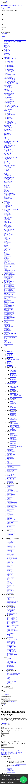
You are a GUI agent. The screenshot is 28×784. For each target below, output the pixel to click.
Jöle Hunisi (6, 185)
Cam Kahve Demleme (9, 229)
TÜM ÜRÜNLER (11, 118)
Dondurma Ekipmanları (9, 78)
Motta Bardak (7, 236)
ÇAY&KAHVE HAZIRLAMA (11, 209)
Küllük (5, 269)
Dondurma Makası (11, 81)
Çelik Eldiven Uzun (8, 344)
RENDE (6, 43)
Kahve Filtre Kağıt (8, 218)
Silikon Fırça (10, 122)
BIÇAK (5, 321)
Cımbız (8, 90)
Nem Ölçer (9, 109)
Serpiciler (6, 265)
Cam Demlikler (7, 242)
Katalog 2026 (7, 40)
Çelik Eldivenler (7, 342)
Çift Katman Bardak (8, 234)
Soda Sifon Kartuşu (8, 178)
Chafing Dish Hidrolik (9, 286)
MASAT (6, 304)
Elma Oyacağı (10, 69)
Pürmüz (5, 186)
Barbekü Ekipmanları (9, 93)
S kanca (5, 340)
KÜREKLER (7, 50)
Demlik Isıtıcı (7, 244)
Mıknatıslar (6, 334)
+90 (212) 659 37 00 (11, 5)
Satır (5, 341)
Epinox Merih (7, 318)
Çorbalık (6, 293)
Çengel (5, 338)
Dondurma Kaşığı (11, 79)
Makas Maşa (7, 133)
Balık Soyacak (10, 65)
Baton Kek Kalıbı (8, 181)
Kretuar (5, 172)
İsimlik (5, 298)
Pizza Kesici (9, 87)
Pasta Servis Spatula (8, 152)
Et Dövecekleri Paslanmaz (10, 337)
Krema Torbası (7, 158)
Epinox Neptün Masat (9, 320)
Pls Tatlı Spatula (7, 149)
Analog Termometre (11, 105)
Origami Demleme (8, 224)
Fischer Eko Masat (8, 316)
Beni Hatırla (5, 701)
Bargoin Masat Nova (8, 309)
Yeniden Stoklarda (8, 41)
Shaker (5, 246)
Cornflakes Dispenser (9, 302)
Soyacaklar (6, 59)
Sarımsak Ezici (10, 101)
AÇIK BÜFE (7, 282)
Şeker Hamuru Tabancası (9, 165)
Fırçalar (5, 119)
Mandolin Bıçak (7, 146)
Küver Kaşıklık (7, 300)
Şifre (2, 699)
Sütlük (5, 257)
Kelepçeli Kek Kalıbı (9, 180)
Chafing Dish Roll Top (9, 284)
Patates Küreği (7, 57)
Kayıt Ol (3, 704)
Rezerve (5, 301)
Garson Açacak (10, 75)
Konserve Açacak (11, 74)
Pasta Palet (6, 150)
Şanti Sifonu (6, 174)
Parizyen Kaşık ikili (8, 71)
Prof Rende (6, 47)
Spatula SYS (7, 196)
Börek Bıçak (7, 324)
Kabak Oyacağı (10, 70)
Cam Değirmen (7, 208)
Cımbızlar (6, 89)
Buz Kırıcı (9, 111)
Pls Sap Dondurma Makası (13, 83)
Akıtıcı (5, 268)
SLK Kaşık (6, 192)
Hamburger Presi (8, 127)
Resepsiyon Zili (7, 134)
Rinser (5, 262)
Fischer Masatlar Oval (9, 313)
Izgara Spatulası (7, 154)
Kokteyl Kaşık (7, 249)
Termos (5, 241)
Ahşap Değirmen (8, 204)
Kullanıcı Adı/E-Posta (6, 696)
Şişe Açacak (9, 77)
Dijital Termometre (11, 103)
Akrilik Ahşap (7, 206)
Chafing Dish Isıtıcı (8, 289)
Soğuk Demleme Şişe (9, 228)
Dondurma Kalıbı (8, 168)
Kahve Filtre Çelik (8, 217)
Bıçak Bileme (7, 131)
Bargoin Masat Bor (8, 308)
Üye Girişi (6, 694)
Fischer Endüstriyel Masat (10, 317)
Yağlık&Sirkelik (7, 266)
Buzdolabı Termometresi (12, 106)
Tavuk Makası (7, 139)
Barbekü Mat (10, 97)
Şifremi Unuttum (12, 701)
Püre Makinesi (10, 115)
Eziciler (5, 98)
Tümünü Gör (10, 357)
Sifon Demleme (7, 214)
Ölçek (5, 135)
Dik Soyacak (10, 62)
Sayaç (5, 137)
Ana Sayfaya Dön (5, 723)
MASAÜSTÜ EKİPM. (9, 264)
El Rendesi (6, 45)
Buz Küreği (6, 53)
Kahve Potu (6, 232)
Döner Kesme (7, 325)
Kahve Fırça (6, 221)
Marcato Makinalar (8, 276)
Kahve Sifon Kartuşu (9, 177)
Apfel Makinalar (7, 278)
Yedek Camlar (7, 216)
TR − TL (4, 1)
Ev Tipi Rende (7, 46)
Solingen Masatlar (8, 306)
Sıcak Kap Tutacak (8, 130)
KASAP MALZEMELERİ (10, 333)
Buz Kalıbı (6, 201)
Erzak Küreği (7, 54)
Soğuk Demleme (7, 226)
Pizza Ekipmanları (8, 85)
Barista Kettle (7, 260)
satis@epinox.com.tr (15, 765)
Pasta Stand (6, 166)
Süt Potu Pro (7, 254)
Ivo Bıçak (6, 322)
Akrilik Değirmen (8, 205)
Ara (16, 10)
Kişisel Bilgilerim (11, 772)
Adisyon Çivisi (7, 143)
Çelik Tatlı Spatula (8, 153)
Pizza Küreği (7, 188)
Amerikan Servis (7, 273)
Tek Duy (6, 161)
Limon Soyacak (10, 66)
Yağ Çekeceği (7, 129)
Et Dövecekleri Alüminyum (10, 336)
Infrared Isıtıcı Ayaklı (9, 294)
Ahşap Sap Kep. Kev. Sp (9, 194)
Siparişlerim (9, 768)
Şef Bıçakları (7, 329)
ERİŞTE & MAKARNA (10, 274)
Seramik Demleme (8, 222)
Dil (1, 2)
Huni (5, 138)
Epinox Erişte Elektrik (9, 281)
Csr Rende (6, 49)
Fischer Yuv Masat (8, 310)
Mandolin (9, 113)
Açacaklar (6, 73)
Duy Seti (6, 160)
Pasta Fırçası (6, 170)
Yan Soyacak (10, 63)
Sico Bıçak (6, 328)
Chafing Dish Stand (8, 290)
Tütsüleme (9, 117)
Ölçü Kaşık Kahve (8, 220)
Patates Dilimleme (11, 114)
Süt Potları (6, 253)
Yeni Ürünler (23, 40)
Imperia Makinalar (8, 277)
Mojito (5, 250)
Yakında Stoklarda (16, 41)
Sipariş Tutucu (7, 142)
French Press (7, 213)
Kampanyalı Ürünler (15, 40)
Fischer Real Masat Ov (9, 312)
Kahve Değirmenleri (8, 212)
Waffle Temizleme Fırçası (13, 123)
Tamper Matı (7, 238)
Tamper (5, 237)
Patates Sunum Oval (8, 272)
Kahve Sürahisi (7, 230)
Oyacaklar (6, 67)
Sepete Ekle (3, 745)
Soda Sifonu (6, 210)
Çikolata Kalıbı (7, 182)
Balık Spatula (7, 156)
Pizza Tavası (6, 190)
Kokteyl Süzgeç (7, 248)
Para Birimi (3, 4)
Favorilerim (9, 769)
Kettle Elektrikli (7, 261)
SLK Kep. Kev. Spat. (9, 193)
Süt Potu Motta (7, 256)
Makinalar (6, 110)
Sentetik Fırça (10, 121)
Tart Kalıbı (6, 169)
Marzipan (6, 173)
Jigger (5, 252)
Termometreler (7, 102)
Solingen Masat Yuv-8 (9, 305)
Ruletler (8, 86)
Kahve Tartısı (7, 233)
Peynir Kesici (7, 126)
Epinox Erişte (7, 280)
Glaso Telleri (7, 164)
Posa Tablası (6, 240)
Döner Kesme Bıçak (8, 326)
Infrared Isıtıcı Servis (8, 296)
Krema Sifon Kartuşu (9, 176)
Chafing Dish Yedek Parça (10, 292)
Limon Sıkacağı (7, 125)
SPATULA (6, 148)
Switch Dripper (7, 225)
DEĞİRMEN (7, 202)
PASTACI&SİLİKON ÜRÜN (11, 157)
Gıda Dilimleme (13, 439)
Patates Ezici (10, 99)
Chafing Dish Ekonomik (9, 288)
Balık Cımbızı (10, 91)
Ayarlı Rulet (6, 162)
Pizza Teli (6, 189)
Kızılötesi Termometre (12, 107)
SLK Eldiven (7, 197)
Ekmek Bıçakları (7, 330)
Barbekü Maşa (10, 95)
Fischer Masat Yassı (8, 314)
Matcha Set (6, 245)
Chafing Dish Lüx (8, 285)
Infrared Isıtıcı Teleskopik (10, 297)
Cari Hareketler (10, 770)
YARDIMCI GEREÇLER (10, 58)
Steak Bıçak (6, 332)
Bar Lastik (6, 200)
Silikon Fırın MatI (8, 198)
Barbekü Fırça (10, 94)
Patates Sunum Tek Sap (9, 270)
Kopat (5, 184)
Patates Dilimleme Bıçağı (9, 145)
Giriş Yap (3, 702)
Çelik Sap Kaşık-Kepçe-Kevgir (11, 141)
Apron (5, 345)
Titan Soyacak (10, 61)
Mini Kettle (6, 258)
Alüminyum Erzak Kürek (10, 51)
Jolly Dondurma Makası (12, 82)
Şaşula (5, 55)
